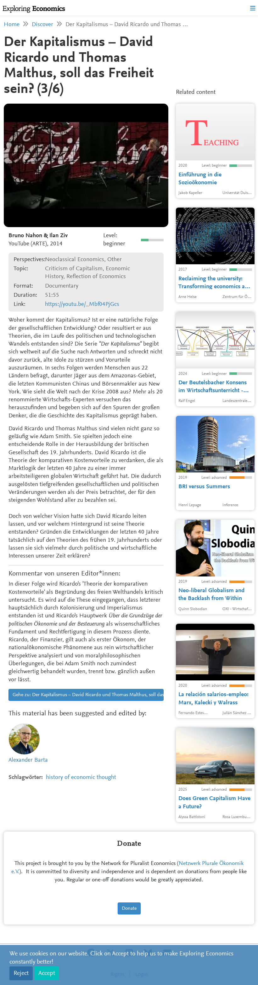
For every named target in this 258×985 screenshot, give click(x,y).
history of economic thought (81, 778)
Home (12, 25)
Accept (46, 973)
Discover (42, 25)
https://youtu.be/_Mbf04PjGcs (82, 304)
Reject (21, 973)
